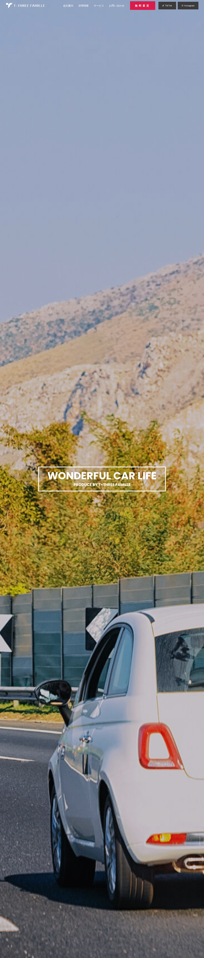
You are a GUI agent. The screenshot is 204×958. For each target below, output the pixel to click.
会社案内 (68, 5)
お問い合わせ (116, 5)
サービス (99, 5)
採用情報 (83, 5)
